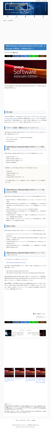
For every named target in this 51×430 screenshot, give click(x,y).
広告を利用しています (40, 0)
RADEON (11, 20)
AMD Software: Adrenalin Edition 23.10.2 (16, 262)
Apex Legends (14, 118)
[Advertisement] (25, 31)
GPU (35, 313)
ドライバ (43, 313)
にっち (44, 316)
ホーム (6, 20)
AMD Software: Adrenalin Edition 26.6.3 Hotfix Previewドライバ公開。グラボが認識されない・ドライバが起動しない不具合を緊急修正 (41, 380)
